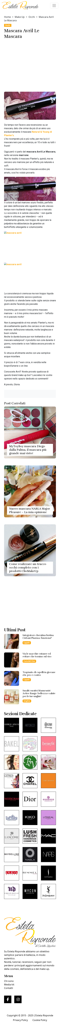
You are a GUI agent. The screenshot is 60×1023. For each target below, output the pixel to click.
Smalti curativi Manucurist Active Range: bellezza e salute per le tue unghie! (39, 693)
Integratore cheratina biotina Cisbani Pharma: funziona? (38, 636)
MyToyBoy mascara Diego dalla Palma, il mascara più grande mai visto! (27, 449)
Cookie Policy (39, 1020)
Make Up (20, 17)
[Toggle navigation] (54, 5)
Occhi (32, 17)
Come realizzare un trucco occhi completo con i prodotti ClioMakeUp (27, 567)
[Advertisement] (30, 64)
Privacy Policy (20, 1020)
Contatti (8, 988)
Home (7, 17)
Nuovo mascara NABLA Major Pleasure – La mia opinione (29, 510)
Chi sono (9, 981)
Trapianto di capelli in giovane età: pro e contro (39, 674)
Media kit (9, 984)
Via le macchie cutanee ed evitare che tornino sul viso (37, 655)
